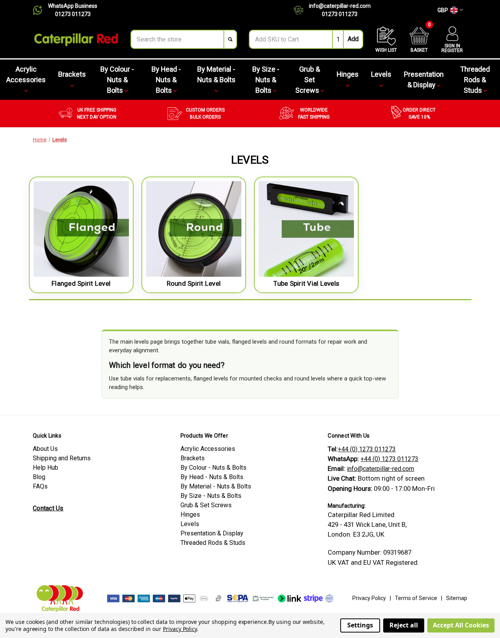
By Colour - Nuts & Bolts (117, 79)
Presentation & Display (424, 79)
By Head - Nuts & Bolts (166, 79)
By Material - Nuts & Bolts (216, 74)
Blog (39, 477)
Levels (381, 74)
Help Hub (45, 467)
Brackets (72, 74)
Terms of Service (416, 598)
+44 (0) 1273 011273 (367, 449)
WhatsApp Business (72, 6)
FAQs (40, 486)
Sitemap (456, 598)
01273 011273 (73, 14)
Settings (360, 625)
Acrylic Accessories (26, 74)
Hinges (348, 74)
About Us (45, 448)
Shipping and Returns (62, 458)
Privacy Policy (369, 598)
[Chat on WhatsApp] (40, 10)
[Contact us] (301, 10)
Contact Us (48, 508)
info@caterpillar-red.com (340, 6)
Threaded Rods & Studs (475, 79)
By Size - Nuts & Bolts (265, 79)
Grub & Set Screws (308, 79)
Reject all (403, 625)
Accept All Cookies (461, 625)
